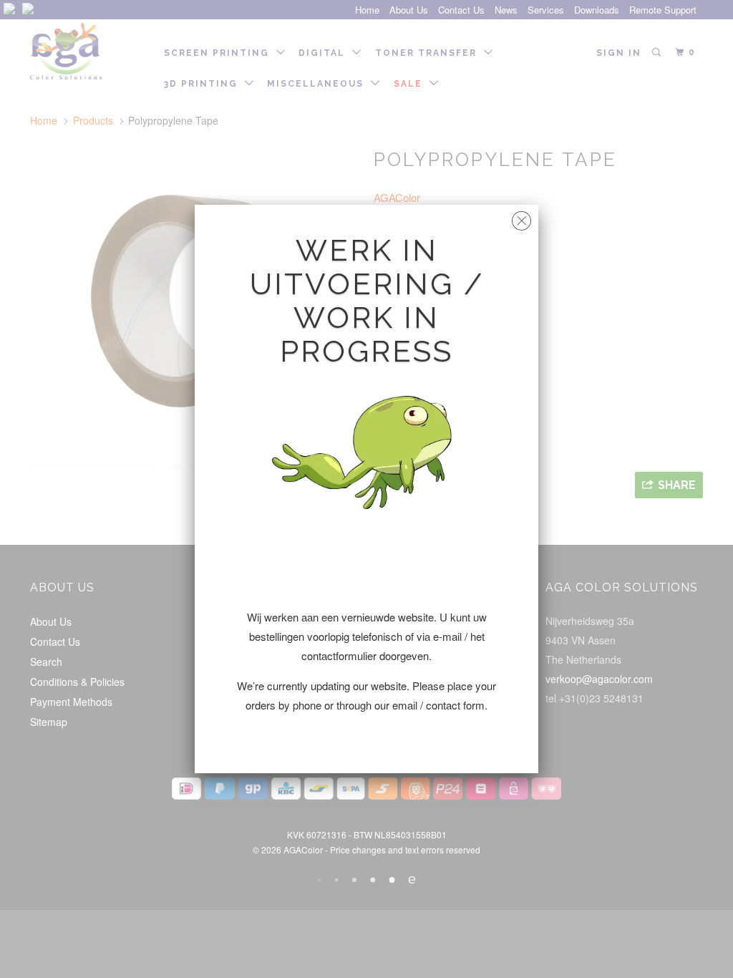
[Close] (521, 217)
